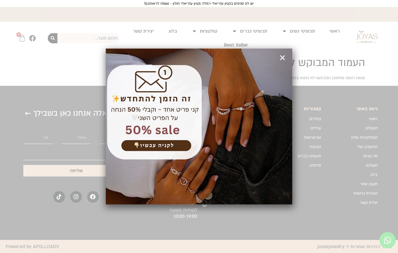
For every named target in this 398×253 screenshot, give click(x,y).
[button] (282, 57)
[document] (199, 126)
